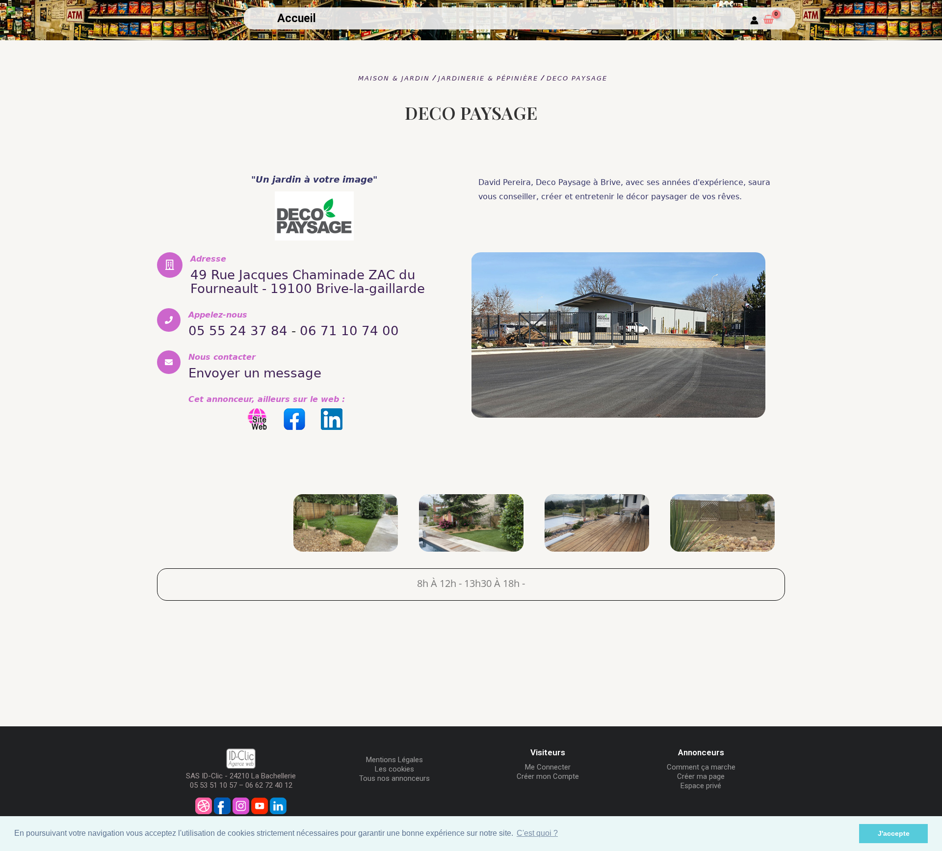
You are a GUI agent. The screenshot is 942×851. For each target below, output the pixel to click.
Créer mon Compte (548, 776)
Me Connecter (548, 767)
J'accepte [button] (894, 833)
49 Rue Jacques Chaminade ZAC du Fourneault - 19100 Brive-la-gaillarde (307, 281)
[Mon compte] (754, 20)
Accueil (296, 18)
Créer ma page (701, 776)
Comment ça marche (701, 767)
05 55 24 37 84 (238, 330)
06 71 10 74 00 (349, 330)
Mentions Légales (394, 759)
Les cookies (394, 769)
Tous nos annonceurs (394, 778)
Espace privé (700, 785)
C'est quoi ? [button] (537, 833)
